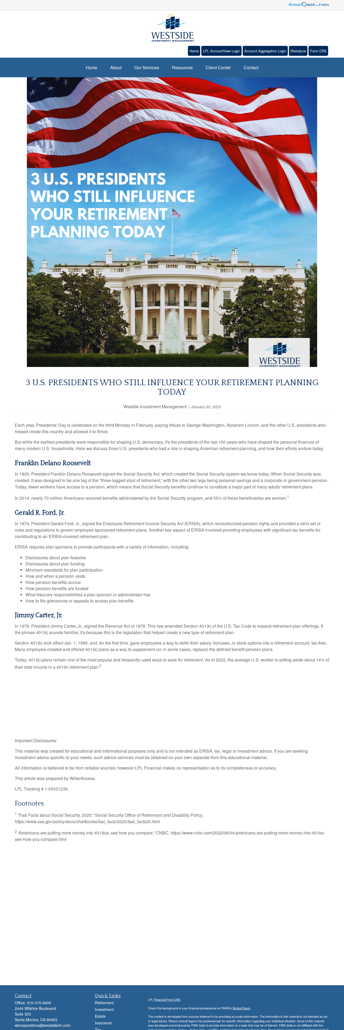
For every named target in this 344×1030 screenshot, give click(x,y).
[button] (91, 67)
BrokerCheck (241, 1008)
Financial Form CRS (167, 999)
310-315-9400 (39, 1002)
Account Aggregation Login (265, 50)
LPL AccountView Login (221, 50)
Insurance (103, 1022)
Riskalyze (298, 50)
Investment (104, 1009)
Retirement (104, 1002)
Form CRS (318, 50)
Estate (100, 1016)
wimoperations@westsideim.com (42, 1025)
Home (194, 50)
